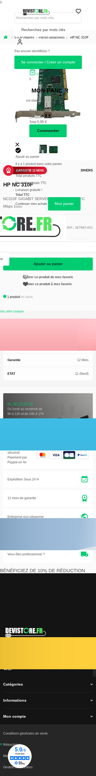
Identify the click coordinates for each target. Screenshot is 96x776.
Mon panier (50, 90)
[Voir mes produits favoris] (78, 12)
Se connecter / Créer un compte (48, 62)
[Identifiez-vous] (19, 46)
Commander (48, 130)
